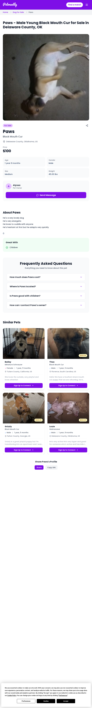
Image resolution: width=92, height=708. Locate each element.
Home (5, 12)
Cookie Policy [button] (11, 695)
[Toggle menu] (86, 4)
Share (39, 467)
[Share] (87, 125)
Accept (65, 701)
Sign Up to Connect (22, 385)
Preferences (26, 701)
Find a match (74, 4)
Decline (46, 701)
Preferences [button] (63, 695)
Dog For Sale (18, 12)
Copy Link (51, 467)
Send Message (48, 195)
